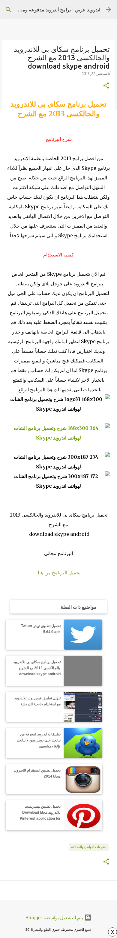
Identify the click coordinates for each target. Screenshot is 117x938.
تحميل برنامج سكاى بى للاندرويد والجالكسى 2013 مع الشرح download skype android (37, 668)
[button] (106, 86)
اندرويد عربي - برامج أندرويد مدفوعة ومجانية (56, 9)
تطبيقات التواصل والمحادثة (88, 847)
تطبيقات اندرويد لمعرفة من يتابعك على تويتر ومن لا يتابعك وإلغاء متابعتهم (38, 740)
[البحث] (8, 9)
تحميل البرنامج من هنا (59, 573)
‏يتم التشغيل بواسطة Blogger (55, 917)
